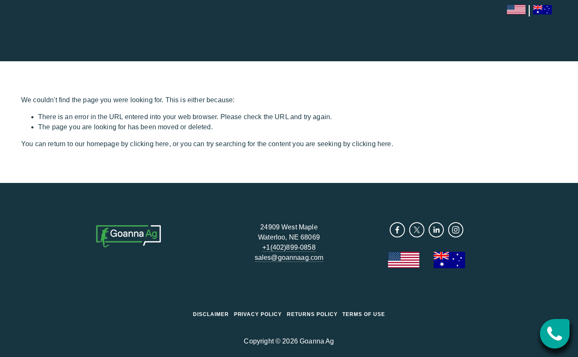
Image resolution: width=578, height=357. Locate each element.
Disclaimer (211, 314)
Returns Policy (312, 314)
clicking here (149, 143)
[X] (416, 229)
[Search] (24, 30)
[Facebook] (397, 229)
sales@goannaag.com (289, 257)
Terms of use (363, 314)
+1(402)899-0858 (288, 247)
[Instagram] (455, 229)
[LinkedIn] (436, 229)
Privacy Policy (258, 314)
